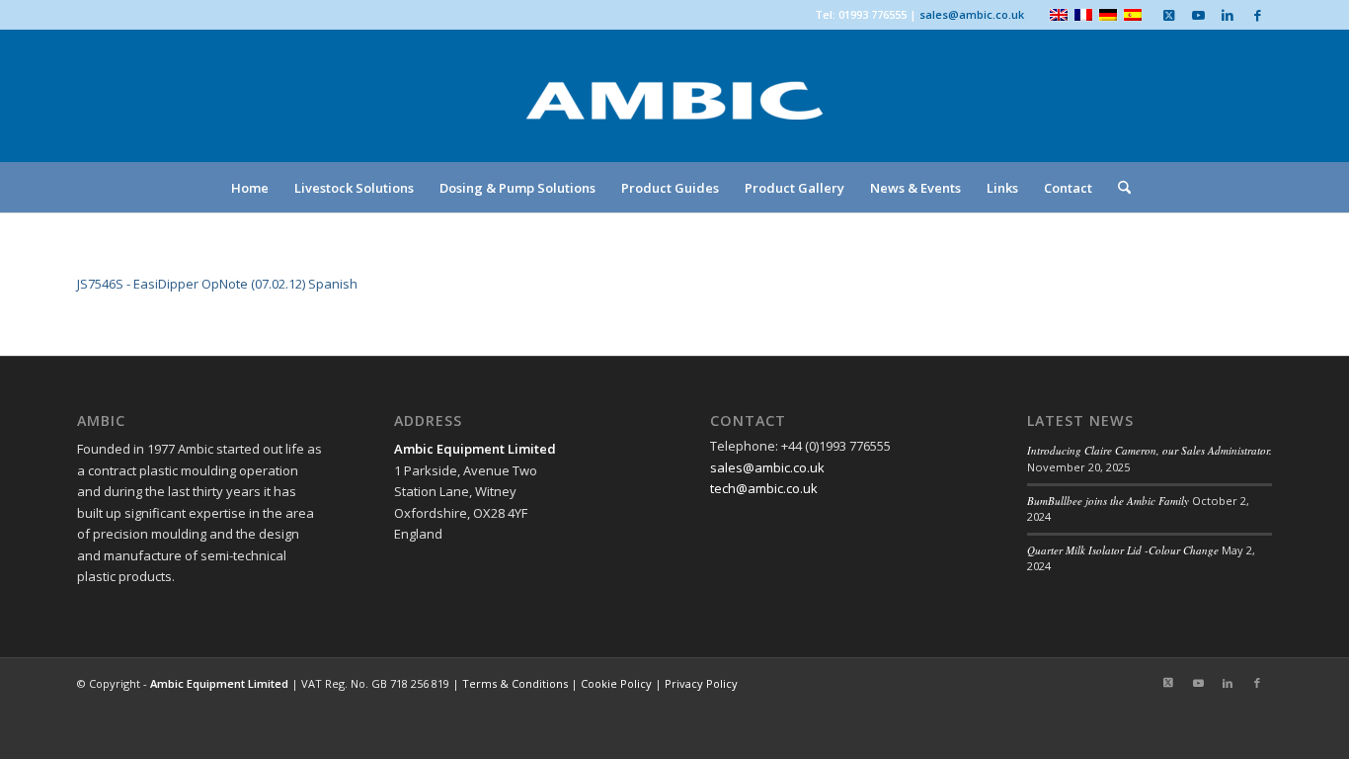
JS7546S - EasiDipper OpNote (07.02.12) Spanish (217, 284)
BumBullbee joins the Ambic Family (1108, 500)
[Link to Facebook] (1257, 15)
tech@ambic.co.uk (764, 488)
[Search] (1118, 187)
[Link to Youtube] (1198, 15)
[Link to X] (1168, 15)
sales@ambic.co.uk (971, 14)
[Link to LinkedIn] (1227, 15)
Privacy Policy (701, 683)
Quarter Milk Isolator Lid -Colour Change (1123, 550)
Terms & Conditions (515, 683)
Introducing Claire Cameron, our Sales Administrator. (1149, 450)
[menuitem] (249, 187)
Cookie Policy (616, 683)
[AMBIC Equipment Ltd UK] (674, 118)
